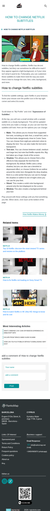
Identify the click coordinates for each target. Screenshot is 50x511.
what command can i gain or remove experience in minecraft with (23, 332)
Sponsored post (8, 439)
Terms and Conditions (11, 443)
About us (5, 459)
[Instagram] (5, 484)
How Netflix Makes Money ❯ (34, 214)
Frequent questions (10, 451)
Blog (3, 463)
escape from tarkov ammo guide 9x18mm (19, 337)
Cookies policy (8, 455)
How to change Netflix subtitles (19, 29)
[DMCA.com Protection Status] (13, 510)
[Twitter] (10, 484)
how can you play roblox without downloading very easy (25, 343)
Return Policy (7, 447)
